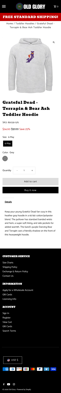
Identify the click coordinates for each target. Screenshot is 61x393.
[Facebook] (3, 385)
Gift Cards (7, 295)
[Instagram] (13, 385)
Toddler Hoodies (25, 24)
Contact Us (8, 276)
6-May (8, 144)
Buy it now (30, 190)
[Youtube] (8, 385)
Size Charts (8, 263)
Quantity (7, 170)
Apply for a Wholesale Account (18, 290)
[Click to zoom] (53, 42)
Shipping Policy (10, 267)
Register (7, 318)
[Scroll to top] (54, 385)
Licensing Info (9, 299)
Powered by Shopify (24, 389)
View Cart (7, 322)
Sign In (6, 313)
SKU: (5, 122)
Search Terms (9, 331)
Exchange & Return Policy (15, 272)
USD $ (14, 360)
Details (8, 202)
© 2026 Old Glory (9, 389)
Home (9, 24)
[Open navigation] (7, 6)
